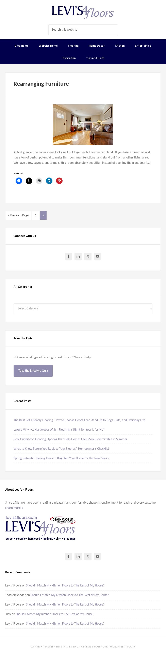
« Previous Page (18, 215)
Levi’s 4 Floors (83, 12)
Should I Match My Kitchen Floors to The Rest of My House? (65, 585)
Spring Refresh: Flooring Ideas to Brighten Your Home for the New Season (62, 458)
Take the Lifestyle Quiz (33, 370)
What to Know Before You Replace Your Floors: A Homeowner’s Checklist (61, 448)
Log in (131, 647)
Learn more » (14, 508)
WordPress (117, 647)
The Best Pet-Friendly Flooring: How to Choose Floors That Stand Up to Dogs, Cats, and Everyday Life (79, 420)
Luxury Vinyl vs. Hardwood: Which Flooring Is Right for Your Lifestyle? (59, 429)
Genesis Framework (94, 647)
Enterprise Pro (66, 647)
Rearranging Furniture (41, 84)
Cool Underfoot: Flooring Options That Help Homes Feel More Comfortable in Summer (70, 439)
